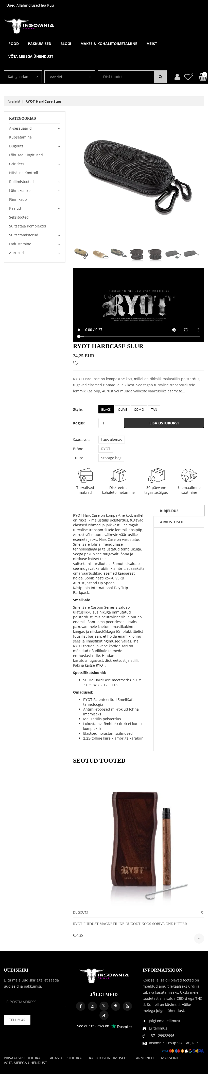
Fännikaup (18, 199)
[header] (188, 77)
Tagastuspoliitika (65, 1057)
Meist (151, 43)
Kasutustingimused (108, 1057)
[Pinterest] (115, 1006)
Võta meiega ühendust (30, 56)
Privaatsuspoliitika (22, 1057)
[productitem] (199, 938)
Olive (122, 409)
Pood (13, 43)
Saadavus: (81, 439)
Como (139, 409)
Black (106, 409)
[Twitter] (104, 1006)
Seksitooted (19, 217)
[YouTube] (127, 1006)
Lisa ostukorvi (164, 423)
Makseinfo (171, 1057)
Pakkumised (39, 43)
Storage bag (111, 457)
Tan (154, 409)
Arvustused (171, 521)
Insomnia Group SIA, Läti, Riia (174, 1042)
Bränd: (78, 448)
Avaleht (14, 101)
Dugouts (80, 912)
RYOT (105, 448)
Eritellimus (158, 1028)
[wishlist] (202, 912)
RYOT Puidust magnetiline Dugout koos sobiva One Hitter (130, 924)
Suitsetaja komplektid (27, 226)
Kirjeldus (169, 510)
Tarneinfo (144, 1057)
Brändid (55, 76)
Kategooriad (18, 76)
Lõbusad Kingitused (26, 154)
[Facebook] (80, 1006)
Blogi (65, 43)
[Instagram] (92, 1006)
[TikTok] (104, 1015)
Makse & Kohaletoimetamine (108, 43)
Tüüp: (78, 457)
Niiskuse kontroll (23, 172)
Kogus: (79, 423)
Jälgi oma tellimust (164, 1020)
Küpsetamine (20, 137)
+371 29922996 (161, 1035)
